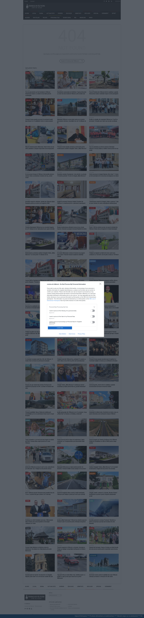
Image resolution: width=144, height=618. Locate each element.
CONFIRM (60, 327)
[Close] (100, 284)
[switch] (92, 311)
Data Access (72, 333)
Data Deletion (62, 333)
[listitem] (72, 307)
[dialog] (72, 309)
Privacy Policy (81, 333)
